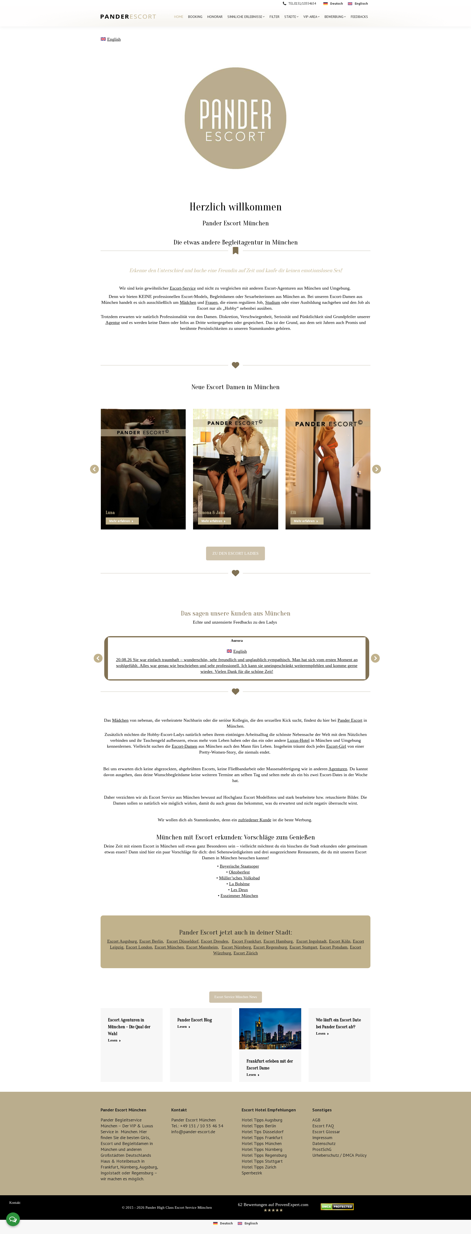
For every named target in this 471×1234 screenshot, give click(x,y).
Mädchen (188, 302)
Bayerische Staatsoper (239, 866)
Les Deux (239, 889)
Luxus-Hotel (298, 740)
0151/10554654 (305, 3)
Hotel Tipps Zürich (259, 1167)
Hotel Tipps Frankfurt (262, 1137)
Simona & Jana (211, 512)
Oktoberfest (239, 872)
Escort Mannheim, (202, 947)
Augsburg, (148, 1167)
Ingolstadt (110, 1173)
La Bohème (239, 883)
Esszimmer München (239, 895)
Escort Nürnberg (236, 947)
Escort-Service (183, 288)
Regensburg (142, 1173)
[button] (94, 469)
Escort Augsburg (122, 941)
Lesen (112, 1040)
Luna (110, 512)
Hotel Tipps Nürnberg (262, 1149)
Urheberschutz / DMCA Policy (339, 1155)
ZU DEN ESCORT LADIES (235, 553)
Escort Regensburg (270, 947)
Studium (272, 302)
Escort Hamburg (278, 941)
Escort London (139, 947)
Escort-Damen (184, 746)
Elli (293, 512)
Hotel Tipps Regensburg (264, 1155)
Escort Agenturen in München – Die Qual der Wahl (129, 1026)
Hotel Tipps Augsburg (262, 1120)
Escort (107, 1143)
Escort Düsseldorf (182, 941)
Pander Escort (350, 720)
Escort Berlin (151, 941)
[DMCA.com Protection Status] (337, 1208)
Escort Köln (339, 941)
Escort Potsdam (333, 947)
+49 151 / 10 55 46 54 (201, 1126)
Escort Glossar (326, 1131)
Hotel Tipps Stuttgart (262, 1161)
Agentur (112, 322)
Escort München (169, 947)
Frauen (211, 302)
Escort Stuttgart (303, 947)
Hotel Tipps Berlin (259, 1126)
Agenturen (337, 768)
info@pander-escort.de (193, 1131)
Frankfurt (109, 1167)
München (129, 1131)
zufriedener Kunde (254, 819)
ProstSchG (321, 1149)
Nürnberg (129, 1167)
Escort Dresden (214, 941)
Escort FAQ (323, 1126)
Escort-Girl (336, 746)
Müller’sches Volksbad (239, 877)
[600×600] (235, 118)
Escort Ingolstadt (311, 941)
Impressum (322, 1137)
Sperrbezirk (252, 1173)
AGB (316, 1120)
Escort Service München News (235, 997)
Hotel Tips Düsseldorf (263, 1131)
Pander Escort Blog (194, 1020)
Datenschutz (324, 1143)
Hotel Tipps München (262, 1143)
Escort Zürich (246, 953)
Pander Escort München (235, 223)
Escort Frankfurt (246, 941)
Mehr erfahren (119, 521)
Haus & (108, 1161)
